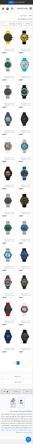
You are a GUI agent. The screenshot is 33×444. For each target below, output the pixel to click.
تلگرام (4, 392)
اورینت (6, 430)
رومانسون (29, 432)
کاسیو (26, 430)
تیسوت (21, 432)
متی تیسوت (15, 430)
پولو (10, 430)
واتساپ (15, 392)
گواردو (2, 430)
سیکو (2, 428)
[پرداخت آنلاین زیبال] (21, 403)
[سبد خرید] (7, 8)
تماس (26, 392)
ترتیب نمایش (18, 24)
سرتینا (25, 432)
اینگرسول (21, 430)
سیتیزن (30, 430)
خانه (31, 16)
